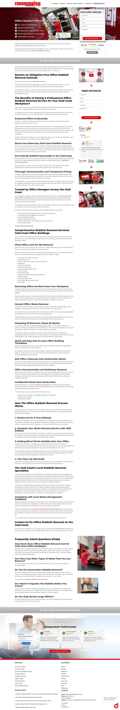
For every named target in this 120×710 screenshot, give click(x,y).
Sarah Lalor (84, 631)
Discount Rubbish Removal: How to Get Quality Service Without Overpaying (37, 694)
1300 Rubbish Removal (25, 636)
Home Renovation (20, 681)
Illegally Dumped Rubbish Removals (26, 707)
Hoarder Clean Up (20, 674)
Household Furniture (20, 676)
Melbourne (64, 671)
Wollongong (64, 688)
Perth (62, 685)
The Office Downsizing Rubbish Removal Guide (29, 697)
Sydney (63, 666)
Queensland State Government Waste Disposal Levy (46, 509)
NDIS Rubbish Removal (21, 685)
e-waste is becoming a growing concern (40, 326)
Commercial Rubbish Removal (23, 671)
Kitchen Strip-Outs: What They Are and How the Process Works (33, 700)
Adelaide (63, 674)
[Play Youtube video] (91, 75)
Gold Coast (64, 681)
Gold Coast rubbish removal (39, 50)
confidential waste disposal (41, 385)
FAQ (63, 705)
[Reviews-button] (91, 160)
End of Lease (18, 683)
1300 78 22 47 (70, 696)
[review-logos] (92, 43)
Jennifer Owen (63, 631)
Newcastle (64, 683)
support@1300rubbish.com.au (73, 694)
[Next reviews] (102, 149)
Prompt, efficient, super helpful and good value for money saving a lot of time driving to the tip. (91, 149)
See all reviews (26, 643)
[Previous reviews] (80, 149)
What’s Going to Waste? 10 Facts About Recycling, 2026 (31, 704)
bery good (58, 637)
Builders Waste (19, 678)
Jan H (86, 141)
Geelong (63, 678)
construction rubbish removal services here (36, 579)
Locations (65, 703)
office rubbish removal (38, 81)
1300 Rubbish (59, 528)
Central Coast (65, 676)
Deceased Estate (19, 669)
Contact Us (65, 707)
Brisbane (63, 669)
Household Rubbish (20, 666)
